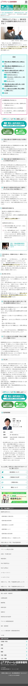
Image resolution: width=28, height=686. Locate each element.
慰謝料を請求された (5, 511)
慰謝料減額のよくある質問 (7, 524)
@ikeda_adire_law (16, 426)
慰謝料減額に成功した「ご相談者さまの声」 (11, 537)
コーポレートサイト (5, 572)
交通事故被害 (4, 598)
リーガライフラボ (5, 577)
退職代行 (3, 612)
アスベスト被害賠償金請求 (7, 621)
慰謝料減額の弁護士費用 (7, 533)
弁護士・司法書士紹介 (6, 554)
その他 (2, 635)
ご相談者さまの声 (14, 477)
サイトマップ (24, 673)
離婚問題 (3, 602)
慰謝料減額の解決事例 (6, 520)
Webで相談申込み (5, 563)
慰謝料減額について (6, 529)
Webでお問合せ (4, 568)
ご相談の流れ (14, 482)
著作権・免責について (6, 673)
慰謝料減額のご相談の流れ (7, 516)
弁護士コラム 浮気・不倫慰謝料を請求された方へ (13, 586)
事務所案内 (3, 558)
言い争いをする (10, 81)
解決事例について (14, 472)
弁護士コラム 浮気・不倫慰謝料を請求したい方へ (13, 581)
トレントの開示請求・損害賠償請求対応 (10, 630)
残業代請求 (3, 607)
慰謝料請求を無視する (12, 74)
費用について (14, 487)
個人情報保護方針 (16, 673)
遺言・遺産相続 (4, 626)
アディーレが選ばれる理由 (7, 549)
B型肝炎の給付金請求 (6, 616)
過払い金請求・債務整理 (6, 593)
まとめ (6, 93)
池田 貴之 (16, 421)
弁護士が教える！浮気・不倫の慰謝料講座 (11, 542)
